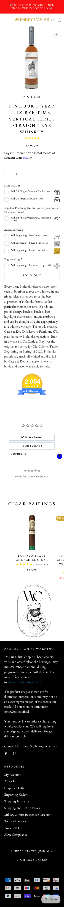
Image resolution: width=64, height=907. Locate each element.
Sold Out (32, 275)
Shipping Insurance (16, 801)
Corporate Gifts (14, 788)
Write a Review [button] (33, 437)
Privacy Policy (13, 828)
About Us (10, 781)
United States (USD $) (30, 851)
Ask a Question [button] (33, 445)
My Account (12, 775)
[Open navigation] (5, 20)
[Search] (53, 20)
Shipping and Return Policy (22, 808)
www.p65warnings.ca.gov (25, 682)
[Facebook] (5, 753)
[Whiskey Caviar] (32, 19)
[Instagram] (14, 753)
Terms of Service (15, 821)
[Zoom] (56, 34)
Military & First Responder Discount (27, 815)
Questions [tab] (16, 453)
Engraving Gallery (16, 795)
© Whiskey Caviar (32, 859)
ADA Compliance (15, 835)
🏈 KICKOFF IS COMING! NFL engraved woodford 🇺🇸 (32, 7)
